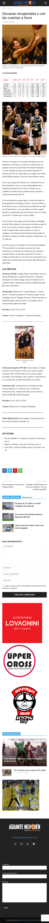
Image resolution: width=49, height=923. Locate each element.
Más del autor (27, 497)
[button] (46, 3)
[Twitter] (33, 844)
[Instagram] (21, 844)
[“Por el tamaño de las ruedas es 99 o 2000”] (6, 772)
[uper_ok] (19, 677)
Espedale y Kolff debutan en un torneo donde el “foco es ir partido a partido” (36, 487)
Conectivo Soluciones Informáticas (31, 920)
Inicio (4, 9)
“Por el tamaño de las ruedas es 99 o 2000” (30, 770)
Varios (10, 9)
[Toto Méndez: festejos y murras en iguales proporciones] (24, 752)
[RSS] (27, 844)
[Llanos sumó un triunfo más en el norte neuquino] (8, 528)
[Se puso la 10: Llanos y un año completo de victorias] (8, 506)
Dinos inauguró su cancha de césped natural (13, 486)
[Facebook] (15, 844)
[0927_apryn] (24, 727)
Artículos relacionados (12, 497)
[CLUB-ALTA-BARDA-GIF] (20, 810)
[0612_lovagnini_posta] (22, 642)
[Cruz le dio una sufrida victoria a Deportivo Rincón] (8, 517)
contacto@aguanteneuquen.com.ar (24, 837)
